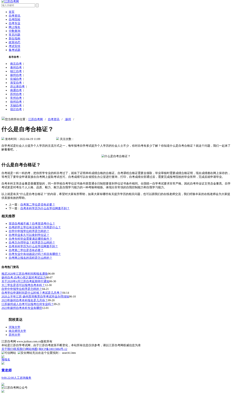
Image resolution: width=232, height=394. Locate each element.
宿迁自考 (16, 109)
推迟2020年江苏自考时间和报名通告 (24, 273)
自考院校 (14, 19)
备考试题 (14, 49)
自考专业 (14, 23)
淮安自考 (16, 82)
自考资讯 (14, 15)
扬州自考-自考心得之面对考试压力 (23, 277)
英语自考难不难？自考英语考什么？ (32, 223)
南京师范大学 (17, 330)
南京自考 (16, 63)
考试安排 (14, 46)
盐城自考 (16, 78)
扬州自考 (16, 75)
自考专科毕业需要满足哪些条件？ (30, 238)
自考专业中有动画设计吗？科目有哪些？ (35, 253)
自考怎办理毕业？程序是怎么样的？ (32, 242)
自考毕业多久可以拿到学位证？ (29, 234)
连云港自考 (17, 86)
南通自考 (16, 90)
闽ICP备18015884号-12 (53, 349)
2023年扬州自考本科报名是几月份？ (24, 300)
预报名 (5, 359)
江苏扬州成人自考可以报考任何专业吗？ (27, 304)
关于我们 (7, 349)
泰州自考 (16, 67)
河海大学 (14, 327)
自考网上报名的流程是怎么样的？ (30, 257)
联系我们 (19, 349)
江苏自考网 (35, 119)
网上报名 (14, 27)
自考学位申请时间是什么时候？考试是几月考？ (31, 292)
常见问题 (14, 34)
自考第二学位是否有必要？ (37, 204)
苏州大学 (14, 334)
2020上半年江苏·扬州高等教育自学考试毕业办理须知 (35, 296)
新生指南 (14, 38)
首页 (11, 11)
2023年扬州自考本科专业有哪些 (21, 307)
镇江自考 (16, 71)
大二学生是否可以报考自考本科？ (23, 285)
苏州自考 (16, 94)
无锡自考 (16, 105)
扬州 (68, 119)
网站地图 (31, 349)
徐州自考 (16, 101)
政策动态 (14, 42)
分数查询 (14, 30)
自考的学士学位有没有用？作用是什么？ (35, 227)
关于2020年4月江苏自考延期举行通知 (25, 281)
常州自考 (16, 97)
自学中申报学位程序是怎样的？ (29, 231)
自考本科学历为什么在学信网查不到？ (45, 208)
